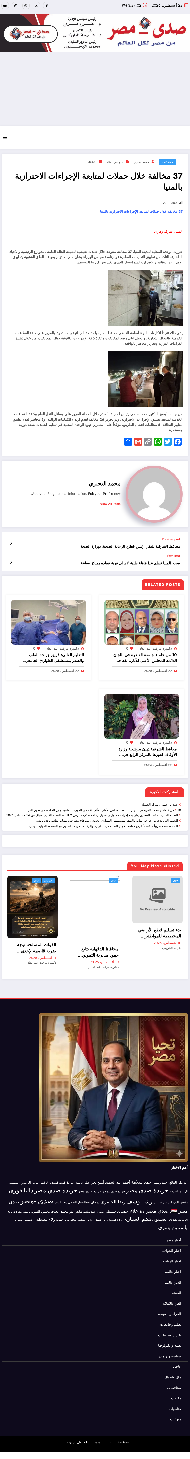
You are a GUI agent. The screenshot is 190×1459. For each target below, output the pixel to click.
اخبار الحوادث (171, 1238)
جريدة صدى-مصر (147, 1177)
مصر (25, 1199)
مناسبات (175, 1396)
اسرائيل (70, 1170)
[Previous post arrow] (11, 543)
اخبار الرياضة (171, 1248)
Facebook (123, 1430)
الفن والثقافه (172, 1290)
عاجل (28, 880)
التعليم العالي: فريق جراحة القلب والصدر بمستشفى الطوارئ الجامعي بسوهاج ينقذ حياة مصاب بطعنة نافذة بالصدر (54, 657)
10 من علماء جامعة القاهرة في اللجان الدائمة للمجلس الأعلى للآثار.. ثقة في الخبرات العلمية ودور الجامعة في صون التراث (145, 657)
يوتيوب (97, 1430)
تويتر (109, 1430)
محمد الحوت (59, 1198)
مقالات (17, 1199)
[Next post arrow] (11, 562)
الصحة (176, 1280)
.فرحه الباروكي (86, 948)
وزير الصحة (62, 1207)
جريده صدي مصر (55, 1177)
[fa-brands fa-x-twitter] (36, 5)
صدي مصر (157, 1198)
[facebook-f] (46, 5)
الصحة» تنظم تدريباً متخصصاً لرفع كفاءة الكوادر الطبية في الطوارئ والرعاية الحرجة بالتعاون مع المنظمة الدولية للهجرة (103, 826)
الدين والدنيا (172, 1269)
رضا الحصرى (112, 1189)
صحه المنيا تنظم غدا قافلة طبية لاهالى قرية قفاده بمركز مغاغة (130, 563)
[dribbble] (26, 5)
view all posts (110, 504)
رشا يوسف (139, 1189)
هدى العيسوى (164, 1206)
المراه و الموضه (169, 1301)
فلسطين (110, 1199)
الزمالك (183, 1179)
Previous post (171, 539)
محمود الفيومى (39, 1199)
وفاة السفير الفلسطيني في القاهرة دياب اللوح (137, 918)
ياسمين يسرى (24, 1207)
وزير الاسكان (101, 1207)
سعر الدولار (60, 1190)
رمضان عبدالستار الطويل (83, 1190)
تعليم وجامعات (170, 1312)
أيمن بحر (97, 1169)
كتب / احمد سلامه (93, 1199)
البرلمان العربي (40, 1170)
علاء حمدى (127, 1198)
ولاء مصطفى (44, 1207)
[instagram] (15, 5)
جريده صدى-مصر (89, 1178)
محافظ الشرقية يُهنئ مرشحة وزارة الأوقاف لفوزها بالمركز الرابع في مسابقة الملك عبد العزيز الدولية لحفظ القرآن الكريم (145, 752)
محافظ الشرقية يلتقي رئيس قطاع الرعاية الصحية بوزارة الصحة (130, 546)
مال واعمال (173, 1364)
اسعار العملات (57, 1170)
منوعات (175, 1406)
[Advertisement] (95, 88)
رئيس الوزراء (179, 1189)
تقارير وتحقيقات (169, 1322)
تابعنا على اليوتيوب (77, 1430)
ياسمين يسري (173, 1214)
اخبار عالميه (82, 1170)
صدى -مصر (36, 1188)
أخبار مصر (173, 1227)
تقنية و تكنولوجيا (169, 1333)
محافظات (167, 162)
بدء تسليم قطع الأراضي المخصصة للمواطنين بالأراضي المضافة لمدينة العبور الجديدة (74, 933)
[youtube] (5, 5)
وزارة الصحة (115, 1207)
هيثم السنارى (137, 1206)
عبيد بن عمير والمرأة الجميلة (160, 804)
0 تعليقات (92, 162)
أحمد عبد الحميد (117, 1169)
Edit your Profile (100, 494)
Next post (173, 555)
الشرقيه (173, 1179)
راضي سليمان (161, 1190)
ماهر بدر (75, 1198)
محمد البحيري (141, 162)
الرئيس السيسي (19, 1169)
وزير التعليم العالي (81, 1207)
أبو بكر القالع (178, 1169)
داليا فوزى (21, 1177)
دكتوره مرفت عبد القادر (155, 648)
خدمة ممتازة (112, 840)
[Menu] (5, 137)
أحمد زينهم (161, 1169)
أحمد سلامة (142, 1169)
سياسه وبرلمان (170, 1343)
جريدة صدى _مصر (113, 1178)
